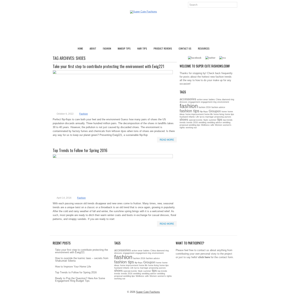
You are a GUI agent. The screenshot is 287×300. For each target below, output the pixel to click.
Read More (167, 139)
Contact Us (185, 48)
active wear (202, 99)
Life (197, 117)
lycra (202, 117)
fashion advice (218, 107)
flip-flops (204, 111)
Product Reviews (163, 48)
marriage (209, 117)
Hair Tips (142, 48)
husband (184, 117)
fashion (189, 106)
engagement (194, 102)
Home (80, 48)
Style (205, 120)
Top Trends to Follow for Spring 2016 (80, 150)
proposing (219, 117)
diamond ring (228, 99)
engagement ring (209, 102)
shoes (184, 119)
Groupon (215, 111)
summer (213, 120)
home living (219, 114)
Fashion (107, 48)
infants (192, 117)
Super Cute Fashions (148, 291)
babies (212, 99)
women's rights (165, 276)
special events (195, 120)
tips (219, 119)
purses (228, 117)
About (93, 48)
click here (204, 257)
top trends (228, 120)
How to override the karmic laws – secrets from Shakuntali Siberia (81, 259)
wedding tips (194, 125)
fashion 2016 (205, 107)
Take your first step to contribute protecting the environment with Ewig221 (108, 66)
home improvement (194, 114)
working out (191, 127)
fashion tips (189, 111)
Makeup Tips (124, 48)
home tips (229, 114)
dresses (183, 102)
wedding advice (214, 122)
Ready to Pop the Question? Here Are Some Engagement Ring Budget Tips (80, 279)
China (218, 99)
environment (223, 102)
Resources (203, 48)
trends (183, 122)
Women (218, 125)
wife (212, 125)
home (224, 111)
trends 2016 (192, 122)
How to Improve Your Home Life (73, 266)
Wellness (205, 125)
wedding (202, 122)
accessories (188, 99)
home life (208, 114)
